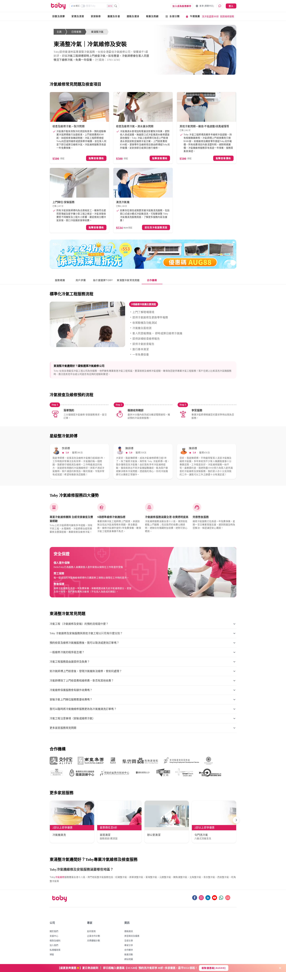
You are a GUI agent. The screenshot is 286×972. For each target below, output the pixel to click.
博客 (52, 954)
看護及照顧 (152, 16)
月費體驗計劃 (93, 940)
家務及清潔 (78, 16)
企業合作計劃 (93, 936)
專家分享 (128, 945)
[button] (143, 304)
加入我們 (54, 945)
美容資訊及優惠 (131, 936)
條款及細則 (55, 940)
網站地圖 (128, 959)
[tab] (60, 280)
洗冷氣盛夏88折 (210, 16)
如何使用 (91, 931)
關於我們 (54, 931)
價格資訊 (128, 931)
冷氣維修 (59, 877)
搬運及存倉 (114, 16)
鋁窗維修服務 (227, 16)
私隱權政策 (55, 949)
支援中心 (54, 936)
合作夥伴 (128, 949)
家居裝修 (96, 16)
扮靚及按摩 (58, 16)
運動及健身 (133, 16)
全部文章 (128, 940)
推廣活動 (128, 954)
